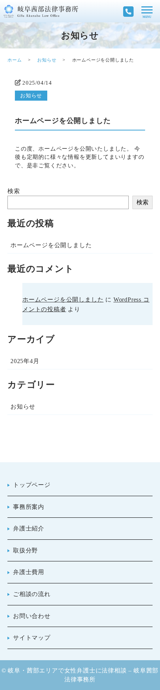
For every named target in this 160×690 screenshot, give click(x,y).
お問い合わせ (32, 616)
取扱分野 (25, 550)
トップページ (32, 485)
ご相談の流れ (32, 594)
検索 (13, 191)
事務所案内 (28, 507)
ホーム (14, 60)
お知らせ (46, 60)
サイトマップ (32, 637)
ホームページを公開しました (51, 245)
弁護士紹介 (28, 528)
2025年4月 (24, 361)
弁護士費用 (28, 572)
